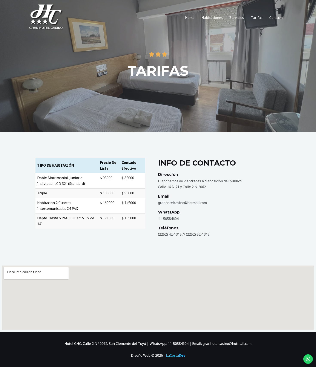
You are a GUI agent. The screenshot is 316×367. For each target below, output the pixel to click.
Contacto (276, 17)
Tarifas (256, 17)
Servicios (237, 17)
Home (190, 17)
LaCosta (175, 355)
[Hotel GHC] (46, 17)
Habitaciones (212, 17)
